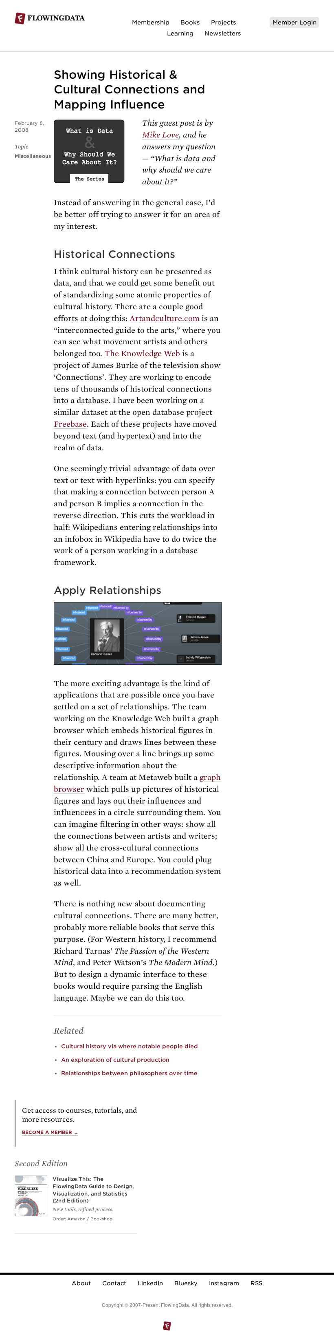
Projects (223, 22)
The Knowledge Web (142, 353)
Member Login (294, 22)
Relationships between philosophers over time (129, 1073)
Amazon (76, 1218)
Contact (114, 1283)
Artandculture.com (165, 318)
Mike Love (160, 135)
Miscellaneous (33, 156)
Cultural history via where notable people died (129, 1046)
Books (190, 22)
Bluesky (186, 1283)
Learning (180, 33)
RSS (256, 1283)
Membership (150, 22)
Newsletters (222, 33)
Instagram (224, 1283)
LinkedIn (150, 1283)
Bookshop (101, 1218)
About (81, 1283)
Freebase (70, 424)
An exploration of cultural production (115, 1059)
